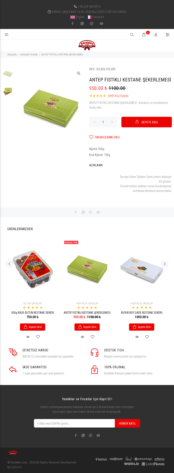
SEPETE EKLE (150, 122)
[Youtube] (101, 23)
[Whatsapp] (82, 23)
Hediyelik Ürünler (29, 54)
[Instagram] (91, 23)
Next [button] (165, 264)
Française (97, 17)
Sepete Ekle (35, 327)
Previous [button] (9, 264)
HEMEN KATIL (127, 423)
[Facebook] (73, 23)
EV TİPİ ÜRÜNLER (33, 303)
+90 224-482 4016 (89, 6)
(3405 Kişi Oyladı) (118, 96)
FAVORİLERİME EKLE (107, 137)
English (80, 17)
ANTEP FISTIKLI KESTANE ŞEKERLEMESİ (87, 312)
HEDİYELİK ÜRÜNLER (87, 303)
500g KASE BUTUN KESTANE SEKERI (32, 312)
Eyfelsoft (16, 467)
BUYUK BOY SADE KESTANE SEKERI (141, 312)
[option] (8, 76)
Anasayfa (12, 54)
